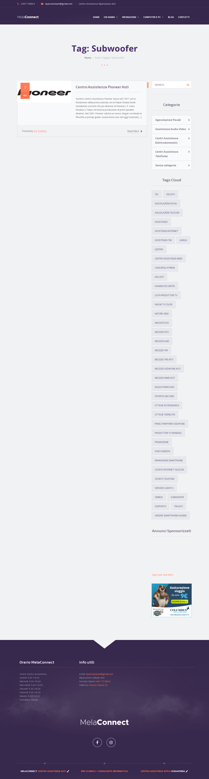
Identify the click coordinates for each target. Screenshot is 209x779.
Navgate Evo (162, 322)
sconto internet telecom (169, 469)
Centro (159, 249)
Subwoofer (177, 497)
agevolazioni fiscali (166, 203)
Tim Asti (178, 506)
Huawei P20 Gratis (165, 286)
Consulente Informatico (113, 771)
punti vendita (162, 451)
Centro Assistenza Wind (168, 258)
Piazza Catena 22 (98, 684)
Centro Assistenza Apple (156, 771)
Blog (171, 17)
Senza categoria (165, 165)
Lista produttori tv (166, 295)
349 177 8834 (102, 681)
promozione (161, 442)
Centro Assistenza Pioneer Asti (102, 87)
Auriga (183, 240)
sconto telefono (165, 478)
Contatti (184, 17)
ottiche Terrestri (165, 414)
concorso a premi (165, 267)
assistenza (161, 221)
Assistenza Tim (163, 240)
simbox (159, 497)
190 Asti (170, 194)
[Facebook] (97, 742)
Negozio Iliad (162, 341)
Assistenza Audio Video (148, 86)
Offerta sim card (164, 396)
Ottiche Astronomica (167, 405)
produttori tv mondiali (168, 432)
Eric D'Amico (40, 130)
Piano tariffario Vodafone (170, 423)
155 (156, 194)
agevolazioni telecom (167, 212)
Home (96, 17)
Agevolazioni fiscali (168, 119)
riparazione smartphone (169, 460)
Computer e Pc (152, 17)
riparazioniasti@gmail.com (58, 3)
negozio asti (162, 332)
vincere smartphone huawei (171, 515)
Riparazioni (129, 17)
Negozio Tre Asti (164, 359)
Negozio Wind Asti (165, 377)
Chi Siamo (109, 17)
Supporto (160, 506)
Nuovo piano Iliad (164, 387)
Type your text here (162, 574)
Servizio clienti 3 (164, 488)
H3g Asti (159, 276)
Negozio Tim (161, 350)
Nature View (162, 313)
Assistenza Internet (166, 231)
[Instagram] (111, 742)
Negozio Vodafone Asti (168, 368)
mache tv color (163, 304)
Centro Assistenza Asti (51, 771)
